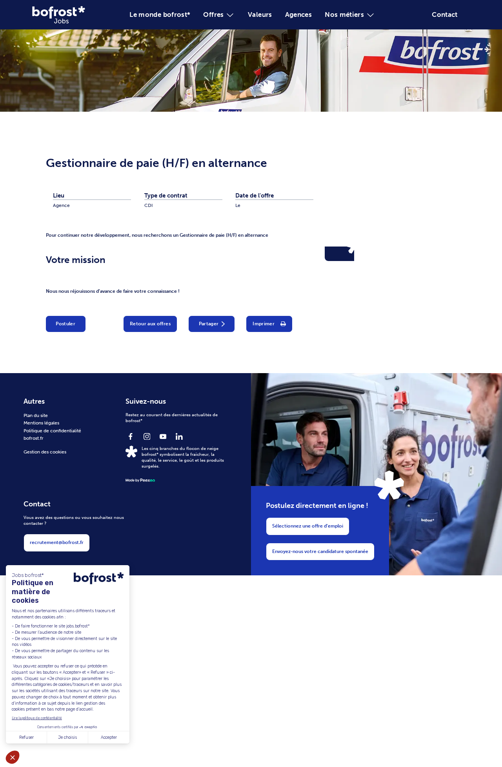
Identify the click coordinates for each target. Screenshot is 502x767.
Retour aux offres (150, 323)
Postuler (65, 323)
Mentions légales (41, 423)
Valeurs (260, 14)
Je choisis (67, 737)
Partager (209, 323)
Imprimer (264, 323)
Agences (298, 14)
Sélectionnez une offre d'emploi (307, 526)
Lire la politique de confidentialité (37, 718)
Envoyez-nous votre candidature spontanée (320, 551)
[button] (12, 757)
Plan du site (36, 415)
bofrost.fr (34, 438)
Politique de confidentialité (52, 430)
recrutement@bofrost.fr (57, 542)
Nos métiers (344, 14)
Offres (213, 14)
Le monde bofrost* (159, 14)
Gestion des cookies (45, 452)
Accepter (109, 737)
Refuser (26, 737)
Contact (445, 14)
